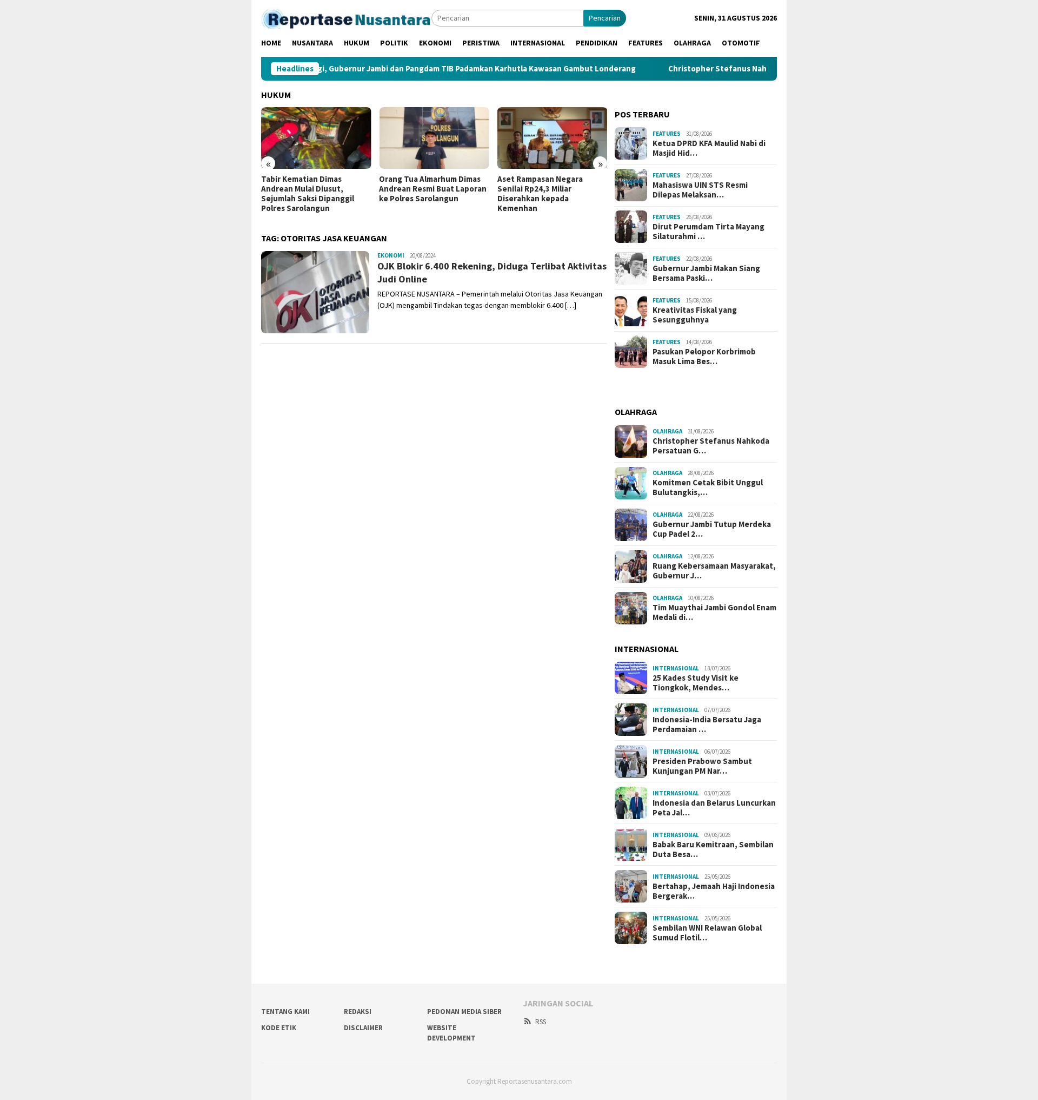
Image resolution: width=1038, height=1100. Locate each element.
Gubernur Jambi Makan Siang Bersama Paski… (706, 272)
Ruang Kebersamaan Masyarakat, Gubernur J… (714, 571)
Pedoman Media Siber (464, 1011)
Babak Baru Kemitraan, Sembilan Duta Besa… (713, 849)
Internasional (676, 668)
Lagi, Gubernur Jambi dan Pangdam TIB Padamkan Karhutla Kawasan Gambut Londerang (446, 69)
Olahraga (667, 431)
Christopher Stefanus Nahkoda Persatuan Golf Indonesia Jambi (760, 69)
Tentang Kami (285, 1011)
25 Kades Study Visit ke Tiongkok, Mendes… (695, 683)
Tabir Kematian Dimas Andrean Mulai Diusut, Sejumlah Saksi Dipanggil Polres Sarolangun (307, 193)
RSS (540, 1021)
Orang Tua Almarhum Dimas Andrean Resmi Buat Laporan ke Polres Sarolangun (433, 188)
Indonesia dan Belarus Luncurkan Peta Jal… (714, 808)
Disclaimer (363, 1027)
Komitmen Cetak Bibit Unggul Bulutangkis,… (708, 487)
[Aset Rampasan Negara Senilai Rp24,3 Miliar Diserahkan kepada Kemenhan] (552, 138)
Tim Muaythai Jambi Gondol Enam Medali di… (714, 612)
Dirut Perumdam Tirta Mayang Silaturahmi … (708, 231)
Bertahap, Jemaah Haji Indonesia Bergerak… (714, 891)
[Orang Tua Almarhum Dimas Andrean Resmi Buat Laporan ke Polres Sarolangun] (434, 138)
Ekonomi (390, 255)
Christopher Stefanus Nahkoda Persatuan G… (711, 446)
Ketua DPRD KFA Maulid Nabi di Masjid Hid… (709, 147)
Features (667, 133)
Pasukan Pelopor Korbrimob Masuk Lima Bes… (704, 356)
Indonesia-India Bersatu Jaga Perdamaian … (707, 724)
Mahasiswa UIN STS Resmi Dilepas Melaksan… (700, 189)
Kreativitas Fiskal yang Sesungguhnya (695, 314)
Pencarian (605, 18)
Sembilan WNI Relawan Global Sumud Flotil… (707, 933)
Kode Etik (278, 1027)
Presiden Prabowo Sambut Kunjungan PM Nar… (702, 766)
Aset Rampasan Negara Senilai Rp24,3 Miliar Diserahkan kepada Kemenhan (540, 193)
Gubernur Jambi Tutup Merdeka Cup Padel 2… (712, 529)
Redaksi (357, 1011)
